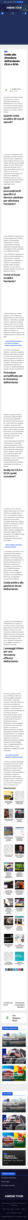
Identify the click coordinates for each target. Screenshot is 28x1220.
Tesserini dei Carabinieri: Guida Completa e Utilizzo (12, 1058)
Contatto (23, 1209)
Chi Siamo (17, 1209)
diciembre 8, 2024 (10, 1142)
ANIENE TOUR (14, 7)
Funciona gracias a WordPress (9, 1203)
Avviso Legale (5, 1181)
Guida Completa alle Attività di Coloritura (13, 1074)
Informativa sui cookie (8, 1185)
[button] (22, 13)
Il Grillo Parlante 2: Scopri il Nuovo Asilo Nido (19, 1005)
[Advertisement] (14, 30)
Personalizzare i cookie (20, 1216)
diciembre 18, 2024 (10, 1107)
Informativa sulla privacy (8, 1178)
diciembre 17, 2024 (10, 1125)
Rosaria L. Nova (16, 89)
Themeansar (14, 1205)
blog (6, 51)
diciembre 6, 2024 (10, 1160)
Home (4, 1209)
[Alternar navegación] (13, 13)
